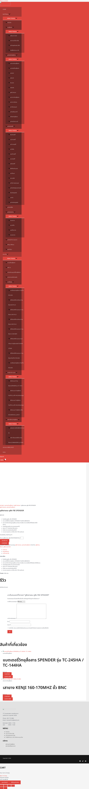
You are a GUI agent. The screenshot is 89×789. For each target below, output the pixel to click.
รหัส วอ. (9, 267)
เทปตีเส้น (12, 149)
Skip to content (4, 1)
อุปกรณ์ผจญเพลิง (14, 202)
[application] (9, 14)
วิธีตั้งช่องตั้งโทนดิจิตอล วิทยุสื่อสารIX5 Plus (15, 302)
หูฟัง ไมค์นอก (13, 92)
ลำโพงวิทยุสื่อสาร (14, 117)
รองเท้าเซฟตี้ (13, 154)
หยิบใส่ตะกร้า (5, 541)
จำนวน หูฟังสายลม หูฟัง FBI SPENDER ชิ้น (9, 538)
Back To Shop (3, 776)
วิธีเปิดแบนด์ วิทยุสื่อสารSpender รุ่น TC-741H (15, 383)
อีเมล (9, 625)
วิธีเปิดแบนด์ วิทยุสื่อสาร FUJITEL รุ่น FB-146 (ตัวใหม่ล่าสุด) (16, 393)
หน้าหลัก (2, 505)
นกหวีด (11, 197)
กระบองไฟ (12, 178)
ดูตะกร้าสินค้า (5, 782)
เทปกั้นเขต (12, 173)
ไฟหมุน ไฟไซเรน (10, 244)
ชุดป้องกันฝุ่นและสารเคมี (15, 188)
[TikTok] (82, 761)
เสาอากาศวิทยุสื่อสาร (14, 97)
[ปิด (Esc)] (13, 786)
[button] (2, 457)
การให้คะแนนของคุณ (12, 601)
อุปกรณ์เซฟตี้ (10, 126)
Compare (4, 543)
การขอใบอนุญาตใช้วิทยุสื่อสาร (13, 272)
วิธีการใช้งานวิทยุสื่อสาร (12, 420)
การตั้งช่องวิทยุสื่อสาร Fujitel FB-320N (16, 293)
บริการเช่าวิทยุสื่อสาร (10, 744)
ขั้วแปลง (12, 83)
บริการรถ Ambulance (8, 447)
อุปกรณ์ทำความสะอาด (12, 240)
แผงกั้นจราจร (13, 230)
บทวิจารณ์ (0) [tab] (6, 553)
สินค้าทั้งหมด (6, 14)
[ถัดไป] (5, 788)
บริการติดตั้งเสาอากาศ (10, 746)
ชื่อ (8, 621)
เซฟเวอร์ (12, 78)
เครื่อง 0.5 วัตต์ (13, 36)
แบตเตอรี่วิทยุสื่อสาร (14, 68)
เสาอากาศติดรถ (13, 102)
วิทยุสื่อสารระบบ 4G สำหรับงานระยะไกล (14, 737)
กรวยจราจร (12, 235)
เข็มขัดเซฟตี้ (12, 135)
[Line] (85, 761)
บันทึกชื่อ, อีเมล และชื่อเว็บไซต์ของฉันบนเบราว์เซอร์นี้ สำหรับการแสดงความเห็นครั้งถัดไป (29, 628)
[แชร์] (9, 786)
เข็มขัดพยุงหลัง (13, 193)
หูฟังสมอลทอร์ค (7, 547)
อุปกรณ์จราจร (10, 212)
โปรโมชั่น (9, 22)
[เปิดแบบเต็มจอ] (5, 786)
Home (4, 9)
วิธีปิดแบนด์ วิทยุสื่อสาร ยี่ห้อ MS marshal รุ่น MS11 (15, 412)
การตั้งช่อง (9, 282)
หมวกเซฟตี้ (12, 159)
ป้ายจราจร (12, 220)
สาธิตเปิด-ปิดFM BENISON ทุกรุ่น (16, 430)
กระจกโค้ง (12, 225)
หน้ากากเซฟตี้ (13, 144)
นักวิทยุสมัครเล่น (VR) (15, 45)
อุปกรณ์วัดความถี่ (14, 121)
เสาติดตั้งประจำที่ (14, 112)
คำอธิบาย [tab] (5, 550)
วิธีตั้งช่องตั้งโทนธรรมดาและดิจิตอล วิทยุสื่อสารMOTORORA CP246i (15, 343)
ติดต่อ (4, 452)
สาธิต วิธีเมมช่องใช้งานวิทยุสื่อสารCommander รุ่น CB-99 (15, 440)
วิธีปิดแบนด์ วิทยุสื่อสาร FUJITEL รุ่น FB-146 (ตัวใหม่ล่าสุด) (16, 403)
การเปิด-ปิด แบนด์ (11, 372)
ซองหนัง (12, 73)
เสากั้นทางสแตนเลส (14, 183)
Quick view (8, 676)
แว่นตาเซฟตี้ (13, 139)
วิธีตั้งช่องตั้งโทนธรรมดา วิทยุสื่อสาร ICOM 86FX (15, 331)
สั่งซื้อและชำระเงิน (15, 782)
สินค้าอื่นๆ (9, 249)
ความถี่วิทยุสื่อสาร (11, 263)
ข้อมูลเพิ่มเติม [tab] (6, 551)
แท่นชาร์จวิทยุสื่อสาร (14, 63)
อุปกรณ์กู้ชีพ (10, 207)
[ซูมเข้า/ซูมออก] (1, 786)
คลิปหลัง (12, 88)
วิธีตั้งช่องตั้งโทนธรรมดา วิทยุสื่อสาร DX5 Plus (15, 312)
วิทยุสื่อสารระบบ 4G (14, 50)
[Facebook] (80, 761)
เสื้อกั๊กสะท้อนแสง (14, 168)
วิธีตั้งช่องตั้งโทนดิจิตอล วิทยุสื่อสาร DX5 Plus (15, 322)
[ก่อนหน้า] (1, 788)
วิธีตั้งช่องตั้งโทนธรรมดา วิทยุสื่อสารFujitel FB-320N (15, 355)
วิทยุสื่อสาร (9, 27)
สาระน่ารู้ (5, 254)
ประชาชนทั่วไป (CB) (14, 40)
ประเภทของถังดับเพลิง (12, 277)
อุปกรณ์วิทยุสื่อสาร (11, 55)
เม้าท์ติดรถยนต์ (13, 107)
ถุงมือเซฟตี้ (12, 164)
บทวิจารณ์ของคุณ (12, 618)
